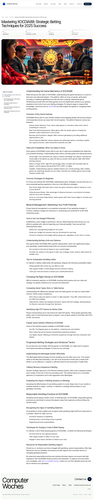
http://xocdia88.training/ (50, 461)
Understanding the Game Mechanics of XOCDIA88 (12, 95)
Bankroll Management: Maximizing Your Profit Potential (12, 99)
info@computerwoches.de (82, 485)
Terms (85, 494)
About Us (75, 494)
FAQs (70, 485)
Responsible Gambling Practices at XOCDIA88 (12, 111)
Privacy (80, 494)
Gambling (11, 17)
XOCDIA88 (52, 106)
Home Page (56, 485)
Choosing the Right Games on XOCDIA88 (11, 103)
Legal (89, 494)
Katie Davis (6, 34)
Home (2, 17)
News (6, 17)
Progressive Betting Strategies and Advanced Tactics (12, 107)
